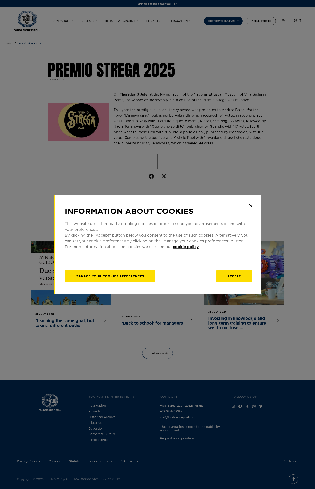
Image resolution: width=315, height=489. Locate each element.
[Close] (250, 206)
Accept (234, 275)
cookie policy (186, 246)
